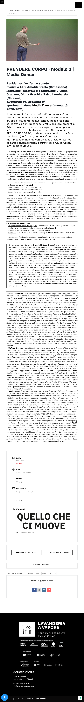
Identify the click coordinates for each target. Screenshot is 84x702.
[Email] (49, 590)
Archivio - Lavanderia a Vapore (24, 10)
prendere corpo (32, 573)
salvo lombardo (49, 573)
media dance (17, 573)
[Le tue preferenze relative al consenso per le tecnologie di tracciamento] (80, 698)
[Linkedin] (44, 590)
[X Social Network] (39, 590)
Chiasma (16, 300)
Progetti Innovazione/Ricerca (45, 10)
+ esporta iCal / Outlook (59, 552)
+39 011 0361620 (22, 683)
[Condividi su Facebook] (34, 590)
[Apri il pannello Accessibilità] (4, 697)
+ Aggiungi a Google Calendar (26, 552)
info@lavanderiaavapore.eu (23, 686)
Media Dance (42, 105)
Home (11, 10)
